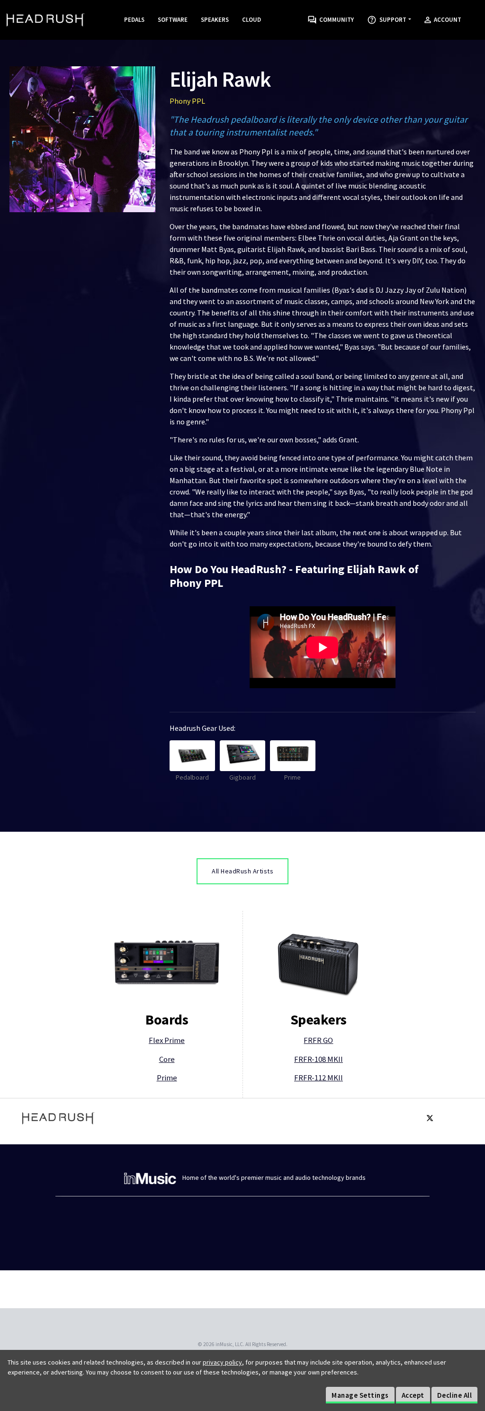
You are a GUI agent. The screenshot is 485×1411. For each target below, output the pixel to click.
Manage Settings (360, 1395)
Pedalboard (192, 777)
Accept (413, 1395)
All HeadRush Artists (242, 871)
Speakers (215, 20)
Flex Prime (167, 1040)
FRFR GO (318, 1040)
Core (167, 1059)
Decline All (454, 1395)
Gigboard (242, 777)
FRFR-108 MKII (318, 1059)
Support (391, 20)
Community (335, 20)
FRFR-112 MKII (318, 1077)
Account (446, 20)
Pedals (134, 20)
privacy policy (222, 1362)
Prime (292, 777)
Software (173, 20)
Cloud (251, 20)
